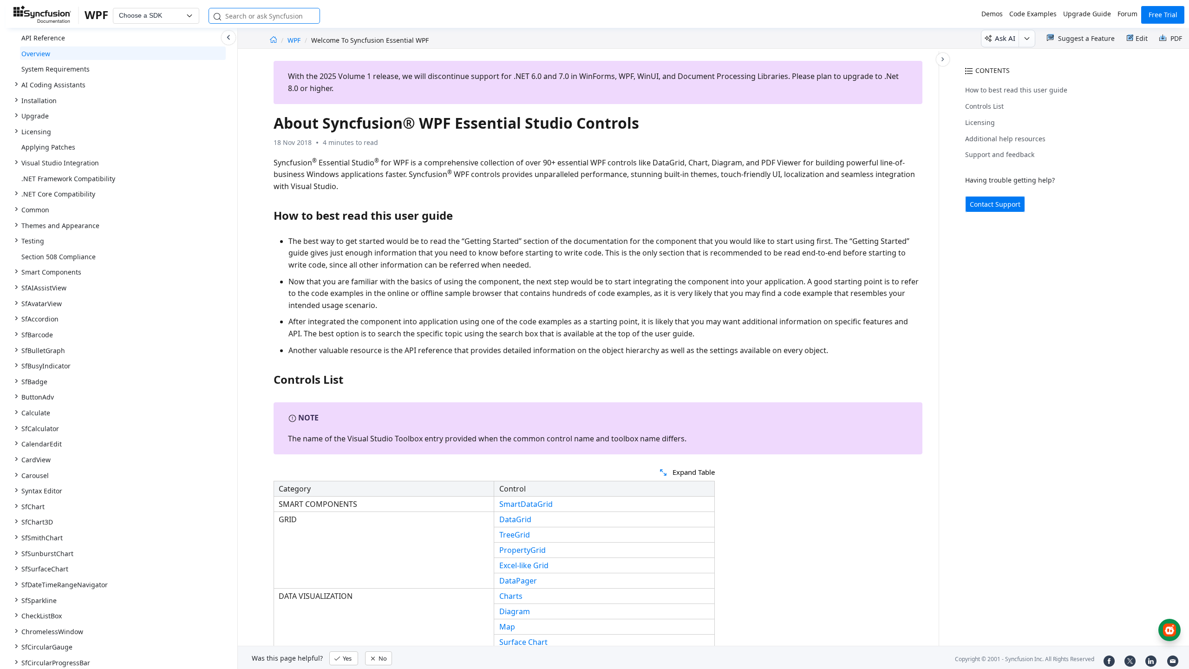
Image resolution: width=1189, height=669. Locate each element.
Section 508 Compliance (58, 256)
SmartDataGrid (526, 504)
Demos (992, 13)
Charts (511, 596)
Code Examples (1033, 13)
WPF (294, 40)
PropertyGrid (522, 550)
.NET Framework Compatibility (68, 178)
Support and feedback (999, 154)
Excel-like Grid (524, 565)
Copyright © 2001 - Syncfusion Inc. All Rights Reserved (1024, 659)
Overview (35, 53)
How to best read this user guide (1016, 89)
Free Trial (1163, 14)
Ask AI (1005, 38)
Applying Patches (48, 147)
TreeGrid (514, 535)
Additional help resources (1005, 138)
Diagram (514, 611)
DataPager (518, 581)
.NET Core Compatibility (58, 194)
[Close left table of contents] (228, 37)
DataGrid (515, 519)
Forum (1127, 13)
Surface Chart (523, 642)
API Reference (43, 37)
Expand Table (694, 472)
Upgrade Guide (1087, 13)
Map (507, 627)
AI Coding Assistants (53, 84)
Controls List (984, 106)
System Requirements (55, 69)
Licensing (980, 122)
